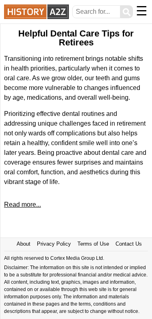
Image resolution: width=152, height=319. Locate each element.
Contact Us (129, 244)
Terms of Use (93, 244)
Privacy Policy (54, 244)
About (23, 244)
